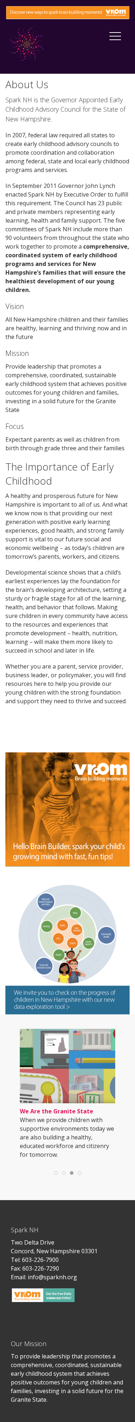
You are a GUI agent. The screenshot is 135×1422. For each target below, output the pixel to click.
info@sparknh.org (52, 1277)
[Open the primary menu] (115, 36)
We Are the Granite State (56, 1111)
